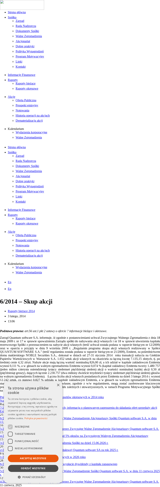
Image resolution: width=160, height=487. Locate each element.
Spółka (12, 17)
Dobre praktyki (25, 46)
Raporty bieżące (26, 83)
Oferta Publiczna (26, 100)
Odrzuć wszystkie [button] (33, 468)
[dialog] (33, 432)
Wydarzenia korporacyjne (31, 132)
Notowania (22, 110)
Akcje (11, 96)
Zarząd (20, 20)
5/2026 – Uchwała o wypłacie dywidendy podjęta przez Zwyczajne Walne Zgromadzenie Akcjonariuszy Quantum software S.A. (79, 428)
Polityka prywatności (36, 418)
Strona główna (17, 12)
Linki (19, 61)
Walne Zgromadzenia (29, 36)
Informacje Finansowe (21, 74)
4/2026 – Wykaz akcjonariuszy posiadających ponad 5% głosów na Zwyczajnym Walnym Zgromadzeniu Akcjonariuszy (74, 436)
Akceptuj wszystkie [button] (33, 458)
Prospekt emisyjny (27, 105)
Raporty (13, 80)
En (9, 282)
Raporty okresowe (27, 88)
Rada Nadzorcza (26, 26)
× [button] (58, 385)
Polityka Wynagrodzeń (30, 51)
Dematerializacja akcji (29, 120)
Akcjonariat (23, 41)
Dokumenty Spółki (27, 31)
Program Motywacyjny (30, 56)
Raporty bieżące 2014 (21, 311)
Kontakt (21, 66)
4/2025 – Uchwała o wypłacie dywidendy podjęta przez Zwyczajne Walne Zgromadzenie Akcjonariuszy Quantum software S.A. (79, 481)
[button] (33, 477)
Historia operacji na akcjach (33, 115)
